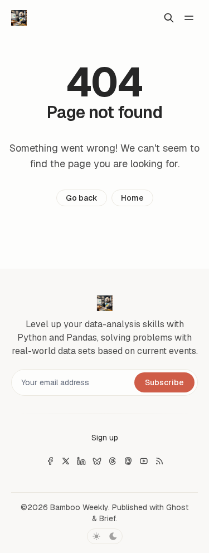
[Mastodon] (128, 461)
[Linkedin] (81, 461)
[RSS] (159, 461)
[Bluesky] (97, 461)
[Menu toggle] (189, 18)
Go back (82, 198)
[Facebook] (50, 461)
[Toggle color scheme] (105, 536)
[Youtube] (143, 461)
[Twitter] (65, 461)
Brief (107, 518)
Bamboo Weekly (79, 507)
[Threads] (112, 461)
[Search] (169, 18)
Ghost (177, 507)
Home (132, 198)
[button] (104, 437)
